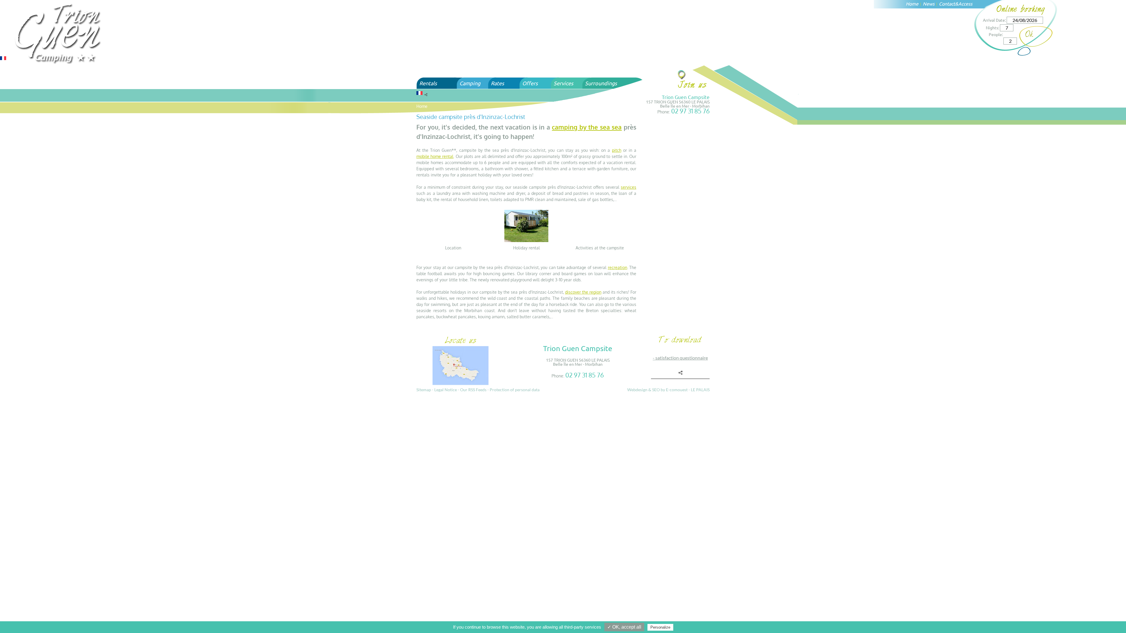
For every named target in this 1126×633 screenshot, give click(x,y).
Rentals (428, 83)
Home (912, 3)
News (929, 3)
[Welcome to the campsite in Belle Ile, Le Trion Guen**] (58, 32)
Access (965, 3)
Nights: (992, 27)
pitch (616, 150)
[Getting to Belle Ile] (682, 74)
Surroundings (601, 83)
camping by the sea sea (587, 127)
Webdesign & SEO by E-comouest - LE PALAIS (668, 389)
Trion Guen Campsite (686, 97)
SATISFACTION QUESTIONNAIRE (681, 357)
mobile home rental (434, 156)
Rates (497, 83)
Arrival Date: (994, 20)
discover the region (583, 292)
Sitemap (423, 389)
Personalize (660, 627)
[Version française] (3, 57)
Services (563, 83)
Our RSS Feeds (473, 389)
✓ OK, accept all (624, 627)
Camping (469, 83)
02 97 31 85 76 (690, 111)
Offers (530, 83)
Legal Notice (445, 389)
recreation (617, 267)
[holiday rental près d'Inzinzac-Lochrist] (526, 225)
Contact (947, 3)
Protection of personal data (515, 389)
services (628, 187)
